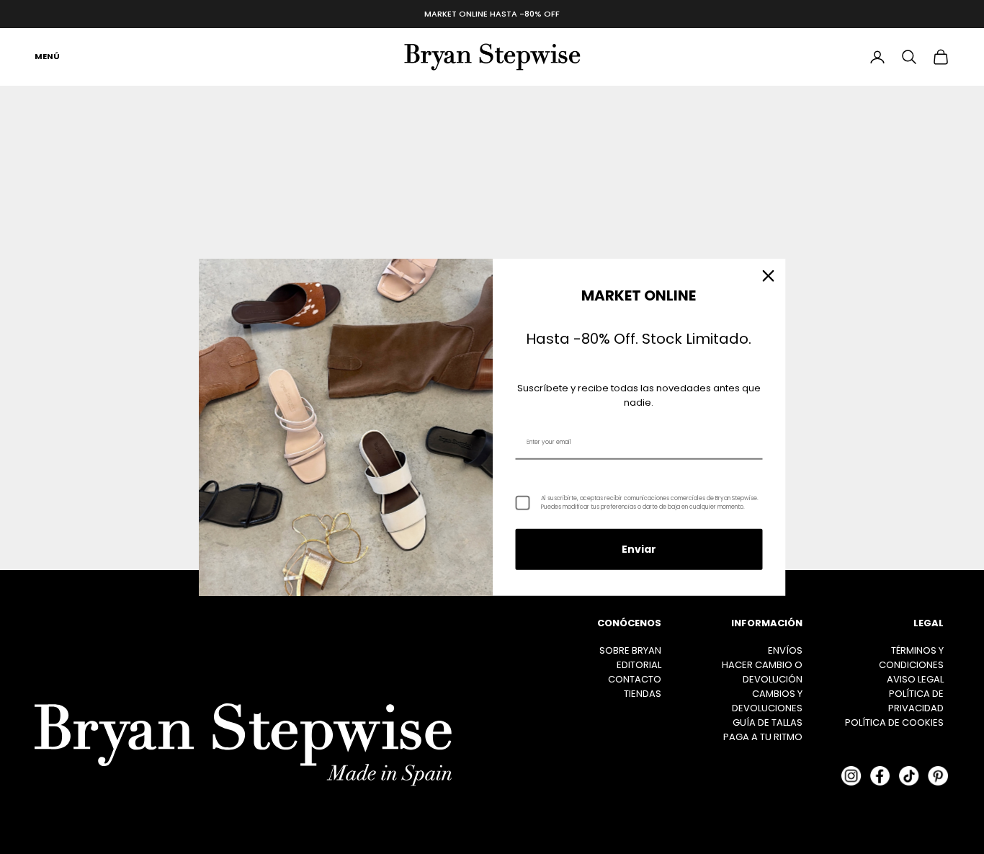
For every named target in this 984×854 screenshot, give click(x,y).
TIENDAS (642, 693)
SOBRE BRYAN (630, 650)
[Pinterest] (938, 776)
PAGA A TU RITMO (762, 737)
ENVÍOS (785, 650)
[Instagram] (851, 776)
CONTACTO (634, 679)
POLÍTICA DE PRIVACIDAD (916, 701)
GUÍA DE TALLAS (767, 722)
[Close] (768, 275)
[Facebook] (880, 776)
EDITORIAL (639, 665)
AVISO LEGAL (915, 679)
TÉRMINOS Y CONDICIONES (911, 658)
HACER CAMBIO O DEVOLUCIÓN (762, 672)
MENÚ (47, 56)
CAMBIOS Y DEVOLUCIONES (767, 701)
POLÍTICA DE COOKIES (894, 722)
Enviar (639, 549)
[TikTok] (909, 776)
